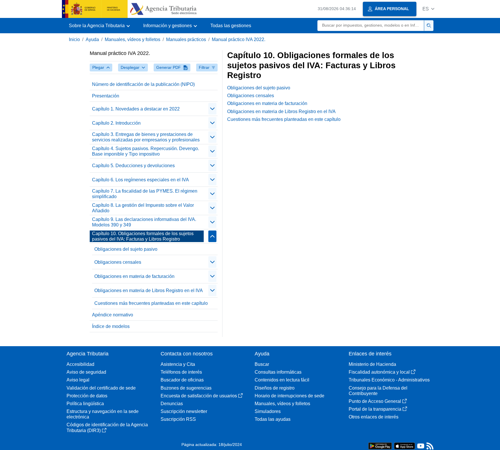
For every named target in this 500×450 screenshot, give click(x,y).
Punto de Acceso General (375, 401)
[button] (428, 8)
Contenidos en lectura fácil (282, 379)
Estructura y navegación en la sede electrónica (103, 414)
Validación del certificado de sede (101, 388)
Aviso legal (78, 379)
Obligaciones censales (117, 262)
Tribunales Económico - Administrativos (389, 379)
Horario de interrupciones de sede (289, 395)
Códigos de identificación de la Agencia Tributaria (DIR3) (107, 427)
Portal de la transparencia (375, 409)
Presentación (105, 95)
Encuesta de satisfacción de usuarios (199, 395)
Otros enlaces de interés (373, 416)
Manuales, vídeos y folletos (132, 39)
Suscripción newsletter (184, 411)
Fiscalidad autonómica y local (379, 372)
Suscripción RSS (178, 419)
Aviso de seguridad (86, 372)
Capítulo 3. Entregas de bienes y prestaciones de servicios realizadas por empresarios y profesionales (146, 137)
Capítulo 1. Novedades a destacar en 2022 (136, 108)
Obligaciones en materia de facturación (134, 276)
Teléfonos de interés (181, 372)
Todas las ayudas (273, 419)
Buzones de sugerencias (186, 388)
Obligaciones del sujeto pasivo (125, 249)
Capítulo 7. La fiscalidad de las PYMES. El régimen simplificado (144, 194)
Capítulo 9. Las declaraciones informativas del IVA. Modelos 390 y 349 (144, 222)
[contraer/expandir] (212, 109)
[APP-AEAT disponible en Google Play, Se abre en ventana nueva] (380, 445)
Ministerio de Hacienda (372, 364)
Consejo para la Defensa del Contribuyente (378, 391)
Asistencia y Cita (178, 364)
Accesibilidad (80, 364)
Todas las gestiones (230, 25)
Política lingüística (85, 403)
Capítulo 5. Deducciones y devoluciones (133, 165)
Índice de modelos (111, 326)
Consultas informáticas (278, 372)
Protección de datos (87, 395)
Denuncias (172, 403)
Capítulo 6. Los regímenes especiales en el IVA (140, 179)
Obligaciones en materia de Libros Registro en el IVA (148, 290)
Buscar (262, 364)
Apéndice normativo (112, 314)
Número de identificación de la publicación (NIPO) (143, 84)
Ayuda (92, 39)
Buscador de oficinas (182, 379)
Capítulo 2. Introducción (116, 123)
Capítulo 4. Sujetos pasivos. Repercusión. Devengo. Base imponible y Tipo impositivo (145, 151)
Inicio (74, 39)
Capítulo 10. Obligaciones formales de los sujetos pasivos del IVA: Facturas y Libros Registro (143, 236)
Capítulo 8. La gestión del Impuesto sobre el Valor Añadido (143, 208)
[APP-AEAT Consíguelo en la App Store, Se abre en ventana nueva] (404, 445)
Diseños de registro (275, 388)
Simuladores (268, 411)
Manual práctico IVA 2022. (238, 39)
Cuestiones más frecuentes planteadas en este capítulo (151, 303)
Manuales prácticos (186, 39)
